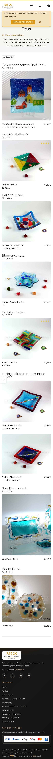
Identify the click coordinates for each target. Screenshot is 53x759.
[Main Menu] (31, 5)
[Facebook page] (4, 675)
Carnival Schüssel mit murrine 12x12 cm (12, 247)
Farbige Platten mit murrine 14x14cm (11, 427)
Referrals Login (8, 710)
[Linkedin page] (21, 675)
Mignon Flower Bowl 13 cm (13, 303)
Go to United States (23, 22)
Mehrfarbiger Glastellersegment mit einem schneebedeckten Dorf (18, 125)
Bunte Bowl (11, 569)
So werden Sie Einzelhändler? (14, 706)
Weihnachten (8, 57)
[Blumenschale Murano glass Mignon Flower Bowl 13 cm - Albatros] (26, 280)
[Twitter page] (29, 675)
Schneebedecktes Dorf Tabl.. (24, 65)
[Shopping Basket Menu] (48, 5)
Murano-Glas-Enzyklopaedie (13, 699)
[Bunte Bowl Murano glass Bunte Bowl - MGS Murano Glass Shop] (26, 598)
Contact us (19, 670)
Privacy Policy (7, 695)
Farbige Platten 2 (15, 134)
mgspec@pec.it (12, 718)
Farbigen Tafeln (14, 312)
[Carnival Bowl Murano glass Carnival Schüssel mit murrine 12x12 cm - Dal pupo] (26, 221)
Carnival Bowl (12, 195)
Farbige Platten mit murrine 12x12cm (11, 478)
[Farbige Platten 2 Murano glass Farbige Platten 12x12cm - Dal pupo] (26, 160)
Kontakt (5, 691)
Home (4, 687)
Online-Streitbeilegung (11, 714)
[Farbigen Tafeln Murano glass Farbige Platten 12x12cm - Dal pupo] (26, 338)
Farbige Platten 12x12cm (9, 186)
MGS (34, 756)
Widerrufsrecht (8, 722)
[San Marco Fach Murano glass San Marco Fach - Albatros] (26, 524)
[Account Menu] (40, 5)
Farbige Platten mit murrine (23, 374)
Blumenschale (13, 255)
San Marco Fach (14, 488)
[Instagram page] (12, 675)
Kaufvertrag (7, 703)
